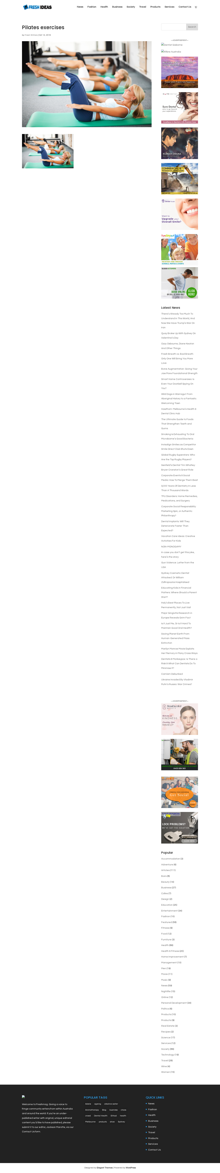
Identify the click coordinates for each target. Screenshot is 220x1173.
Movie (164, 974)
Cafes (164, 893)
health (123, 1116)
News (80, 7)
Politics (165, 1009)
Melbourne (90, 1122)
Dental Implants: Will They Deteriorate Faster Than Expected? (175, 526)
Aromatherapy (92, 1110)
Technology (167, 1055)
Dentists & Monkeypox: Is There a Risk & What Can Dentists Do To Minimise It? (179, 663)
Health (104, 7)
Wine (164, 1066)
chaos (123, 1110)
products (103, 1122)
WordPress (131, 1168)
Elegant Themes (105, 1168)
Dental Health (100, 1116)
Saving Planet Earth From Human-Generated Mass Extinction (175, 638)
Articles (165, 870)
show (112, 1122)
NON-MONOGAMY (171, 546)
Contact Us (185, 7)
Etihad (114, 1116)
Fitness (165, 928)
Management (169, 962)
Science (165, 1037)
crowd (88, 1116)
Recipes (165, 1032)
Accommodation (170, 859)
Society (131, 7)
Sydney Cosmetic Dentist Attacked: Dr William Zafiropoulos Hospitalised (175, 577)
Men (163, 968)
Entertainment (169, 911)
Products (155, 7)
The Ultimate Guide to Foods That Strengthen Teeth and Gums (177, 424)
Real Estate (167, 1026)
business (113, 1110)
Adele (88, 1104)
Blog (104, 1110)
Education (167, 905)
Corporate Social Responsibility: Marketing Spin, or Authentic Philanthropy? (178, 511)
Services (169, 7)
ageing (97, 1104)
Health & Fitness (170, 951)
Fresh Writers (31, 35)
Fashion (91, 7)
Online (164, 997)
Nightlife (165, 991)
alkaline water (111, 1104)
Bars (164, 876)
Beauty (165, 882)
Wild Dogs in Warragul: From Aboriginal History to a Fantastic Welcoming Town (178, 398)
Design (165, 899)
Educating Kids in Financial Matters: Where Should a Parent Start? (179, 592)
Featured (166, 922)
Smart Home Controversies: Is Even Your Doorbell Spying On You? (177, 384)
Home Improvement (172, 957)
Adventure (167, 864)
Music (164, 980)
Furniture (166, 939)
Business (117, 7)
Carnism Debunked (172, 674)
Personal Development (174, 1003)
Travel (142, 7)
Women (165, 1072)
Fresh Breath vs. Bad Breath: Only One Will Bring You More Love (177, 358)
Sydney (121, 1122)
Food (164, 934)
